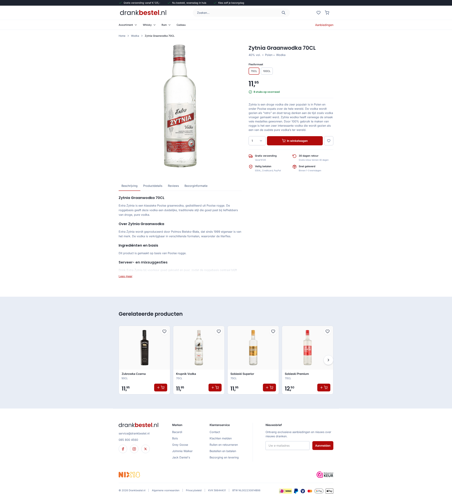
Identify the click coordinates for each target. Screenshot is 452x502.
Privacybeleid (194, 490)
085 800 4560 (128, 439)
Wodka (135, 35)
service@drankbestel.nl (134, 433)
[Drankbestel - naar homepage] (144, 12)
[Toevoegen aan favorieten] (164, 331)
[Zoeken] (283, 13)
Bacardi (177, 432)
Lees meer (125, 276)
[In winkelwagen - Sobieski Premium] (323, 387)
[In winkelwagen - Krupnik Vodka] (215, 387)
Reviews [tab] (173, 186)
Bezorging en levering (224, 457)
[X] (145, 449)
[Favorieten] (318, 12)
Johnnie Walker (182, 451)
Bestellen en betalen (223, 451)
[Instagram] (134, 449)
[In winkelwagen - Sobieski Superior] (269, 387)
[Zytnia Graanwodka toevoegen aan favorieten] (328, 140)
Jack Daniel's (181, 457)
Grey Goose (180, 444)
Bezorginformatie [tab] (196, 186)
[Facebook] (123, 449)
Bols (175, 438)
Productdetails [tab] (152, 186)
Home (122, 35)
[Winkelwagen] (327, 12)
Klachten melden (221, 438)
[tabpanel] (180, 236)
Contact (215, 432)
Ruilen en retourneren (224, 444)
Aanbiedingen (324, 25)
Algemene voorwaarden (165, 490)
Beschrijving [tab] (129, 186)
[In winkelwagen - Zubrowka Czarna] (160, 387)
